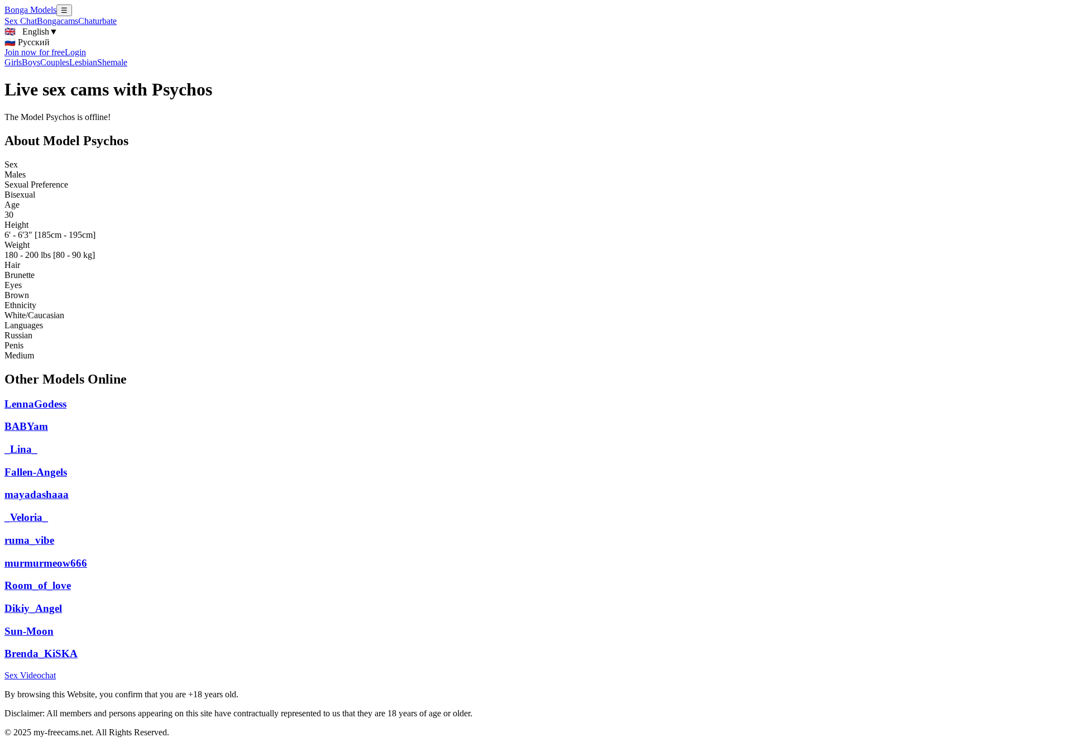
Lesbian (83, 62)
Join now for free (34, 52)
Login (75, 52)
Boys (31, 62)
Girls (13, 62)
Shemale (112, 62)
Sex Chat (20, 21)
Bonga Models (30, 10)
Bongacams (57, 21)
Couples (54, 62)
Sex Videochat (30, 675)
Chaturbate (97, 21)
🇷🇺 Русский (27, 42)
